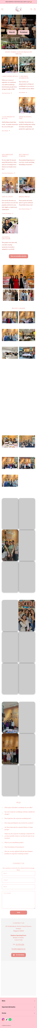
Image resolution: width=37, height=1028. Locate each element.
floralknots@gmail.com (18, 949)
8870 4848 (21, 944)
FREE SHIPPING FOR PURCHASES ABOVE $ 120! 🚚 (18, 2)
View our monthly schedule (18, 256)
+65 (17, 944)
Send (18, 912)
